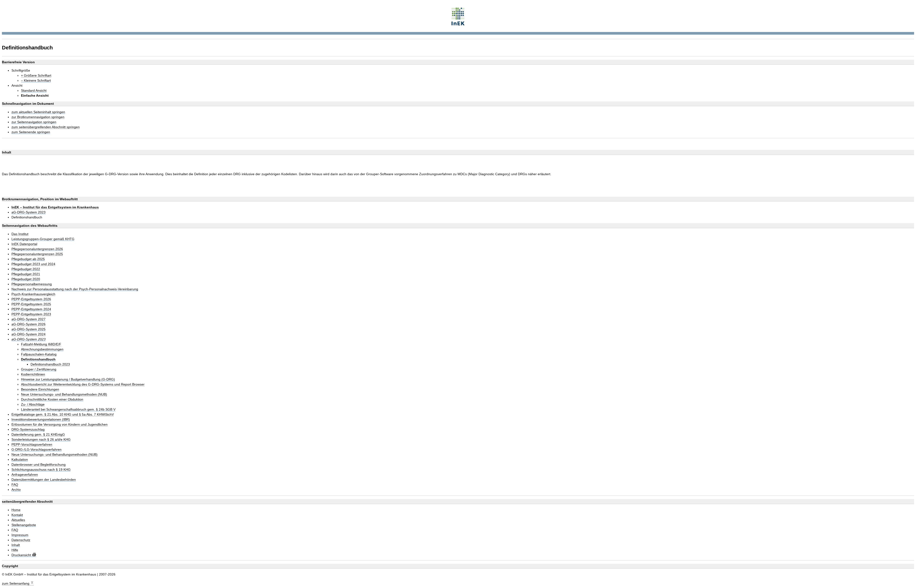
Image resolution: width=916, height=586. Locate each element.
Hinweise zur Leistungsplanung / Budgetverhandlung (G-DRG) (68, 379)
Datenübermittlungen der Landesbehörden (43, 479)
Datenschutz (20, 540)
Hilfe (14, 550)
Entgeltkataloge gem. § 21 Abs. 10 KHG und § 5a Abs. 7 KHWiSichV (62, 414)
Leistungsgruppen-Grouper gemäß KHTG (42, 239)
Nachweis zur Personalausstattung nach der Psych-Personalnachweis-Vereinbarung (74, 289)
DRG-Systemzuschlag (28, 429)
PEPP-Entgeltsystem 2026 (31, 299)
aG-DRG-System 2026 (28, 324)
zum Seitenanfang (16, 583)
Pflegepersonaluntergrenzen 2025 (37, 254)
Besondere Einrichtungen (40, 389)
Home (16, 510)
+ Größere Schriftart (36, 75)
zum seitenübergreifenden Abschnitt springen (45, 127)
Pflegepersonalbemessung (31, 284)
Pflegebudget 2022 (25, 269)
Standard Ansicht (34, 90)
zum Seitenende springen (30, 132)
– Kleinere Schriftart (36, 80)
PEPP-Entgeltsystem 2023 (31, 314)
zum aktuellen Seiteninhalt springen (38, 112)
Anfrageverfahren (24, 474)
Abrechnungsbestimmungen (42, 349)
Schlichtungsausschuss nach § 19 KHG (41, 469)
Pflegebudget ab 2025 (28, 259)
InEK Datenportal (24, 244)
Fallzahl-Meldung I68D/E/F (41, 344)
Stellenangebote (23, 525)
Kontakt (17, 515)
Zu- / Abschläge (33, 404)
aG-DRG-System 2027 (28, 319)
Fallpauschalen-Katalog (39, 354)
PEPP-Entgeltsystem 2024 (31, 309)
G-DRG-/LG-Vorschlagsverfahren (36, 449)
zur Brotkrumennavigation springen (37, 117)
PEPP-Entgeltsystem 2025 (31, 304)
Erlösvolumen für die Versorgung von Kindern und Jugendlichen (59, 424)
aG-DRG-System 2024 (28, 334)
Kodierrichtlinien (33, 374)
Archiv (16, 489)
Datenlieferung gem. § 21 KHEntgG (38, 434)
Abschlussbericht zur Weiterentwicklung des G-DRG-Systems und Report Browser (83, 384)
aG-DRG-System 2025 (28, 329)
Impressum (19, 535)
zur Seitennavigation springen (33, 122)
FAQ (14, 484)
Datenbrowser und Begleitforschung (38, 464)
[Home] (458, 16)
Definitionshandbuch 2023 (50, 364)
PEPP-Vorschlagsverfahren (31, 444)
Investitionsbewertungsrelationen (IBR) (40, 419)
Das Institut (19, 234)
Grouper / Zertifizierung (38, 369)
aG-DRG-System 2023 (28, 212)
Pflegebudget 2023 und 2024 (33, 264)
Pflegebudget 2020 (25, 279)
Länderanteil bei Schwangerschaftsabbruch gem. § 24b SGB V (68, 409)
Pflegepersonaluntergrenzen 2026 (37, 249)
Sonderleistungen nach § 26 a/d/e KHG (41, 439)
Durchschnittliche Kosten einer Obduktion (52, 399)
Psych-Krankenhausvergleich (33, 294)
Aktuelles (18, 520)
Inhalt (15, 545)
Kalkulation (19, 459)
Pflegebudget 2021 (25, 274)
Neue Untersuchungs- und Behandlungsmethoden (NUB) (64, 394)
